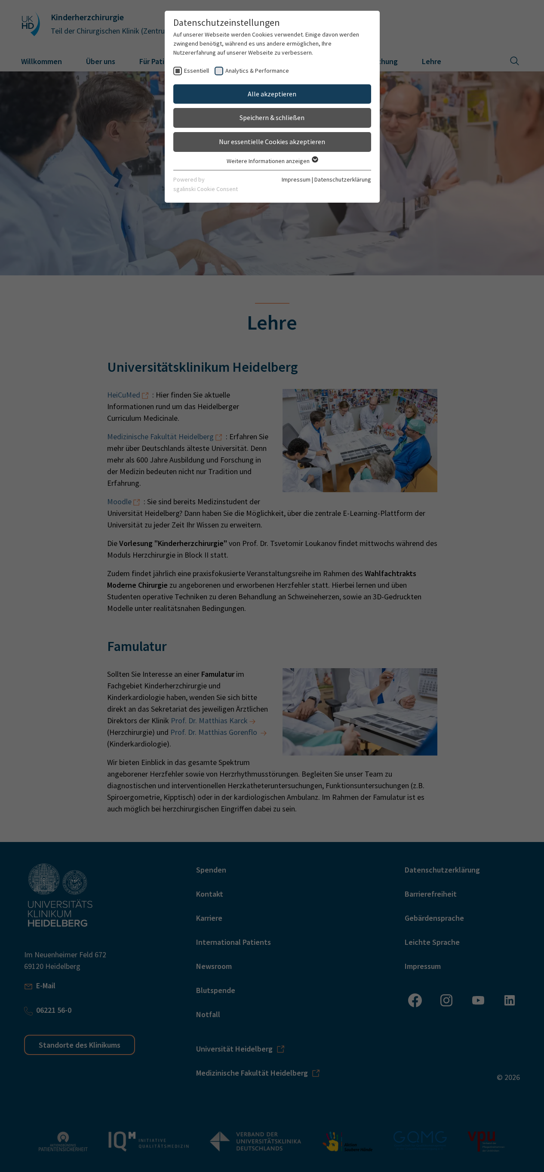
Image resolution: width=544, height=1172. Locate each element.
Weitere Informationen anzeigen (269, 161)
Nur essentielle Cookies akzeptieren (272, 141)
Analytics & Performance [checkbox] (257, 70)
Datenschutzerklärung (342, 179)
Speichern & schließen (272, 117)
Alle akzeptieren (272, 93)
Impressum (296, 179)
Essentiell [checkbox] (196, 70)
